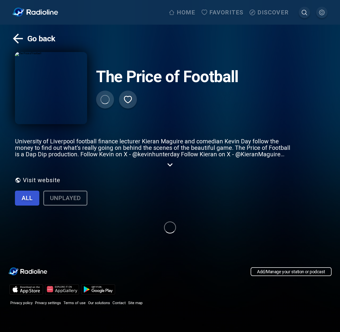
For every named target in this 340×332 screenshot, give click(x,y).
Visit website (41, 180)
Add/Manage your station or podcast (291, 271)
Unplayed (65, 198)
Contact (119, 303)
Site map (135, 303)
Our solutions (99, 303)
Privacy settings (48, 303)
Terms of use (74, 303)
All (27, 198)
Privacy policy (21, 303)
